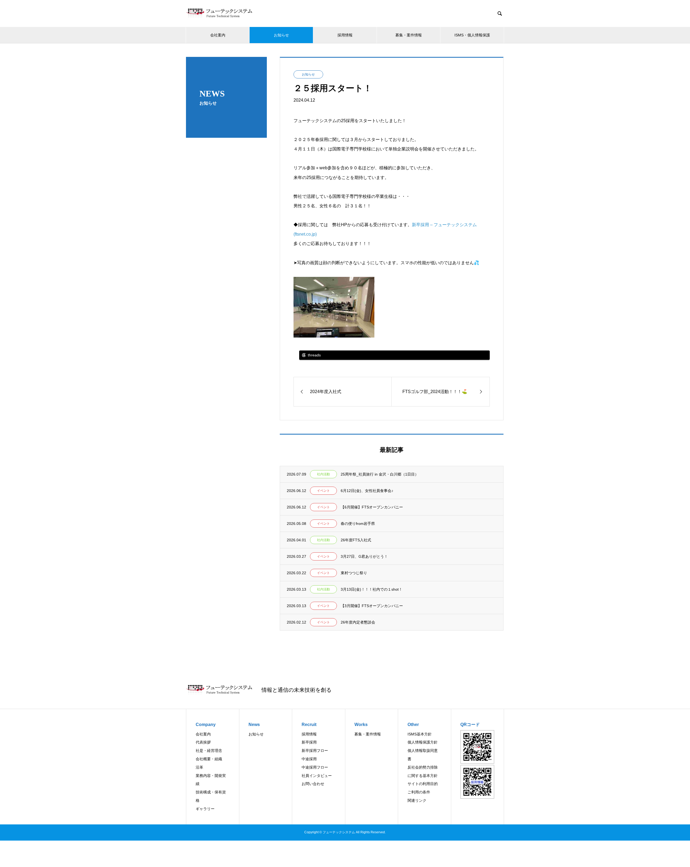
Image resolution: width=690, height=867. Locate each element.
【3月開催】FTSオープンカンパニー (372, 606)
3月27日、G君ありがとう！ (364, 556)
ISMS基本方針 (420, 734)
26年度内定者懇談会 (358, 622)
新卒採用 (309, 742)
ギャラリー (205, 809)
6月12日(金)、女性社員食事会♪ (367, 490)
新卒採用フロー (315, 750)
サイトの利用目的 (423, 784)
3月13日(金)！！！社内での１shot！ (371, 589)
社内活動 (323, 474)
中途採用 (309, 759)
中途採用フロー (315, 767)
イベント (323, 491)
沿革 (199, 767)
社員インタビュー (317, 775)
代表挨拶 (203, 742)
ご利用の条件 (419, 792)
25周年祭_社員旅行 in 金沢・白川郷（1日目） (380, 474)
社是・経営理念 (209, 750)
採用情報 (345, 35)
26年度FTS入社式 (356, 540)
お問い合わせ (313, 784)
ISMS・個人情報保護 (472, 35)
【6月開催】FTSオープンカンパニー (372, 507)
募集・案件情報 (408, 35)
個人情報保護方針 (423, 742)
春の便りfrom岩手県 (358, 523)
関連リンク (417, 800)
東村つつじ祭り (354, 573)
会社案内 (217, 35)
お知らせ (281, 35)
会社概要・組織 (209, 759)
